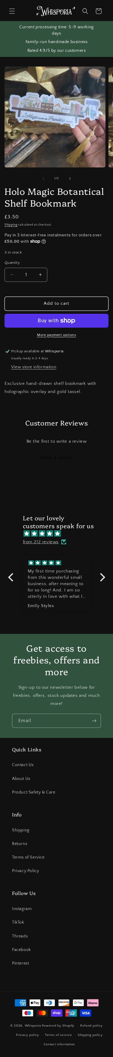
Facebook (21, 949)
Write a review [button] (56, 457)
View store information (33, 367)
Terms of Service (28, 857)
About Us (21, 778)
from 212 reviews (41, 541)
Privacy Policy (25, 870)
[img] (59, 533)
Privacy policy (27, 1035)
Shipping (11, 224)
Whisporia (33, 1025)
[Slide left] (43, 178)
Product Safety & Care (33, 792)
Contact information (59, 1044)
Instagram (22, 908)
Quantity (12, 262)
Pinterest (20, 963)
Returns (19, 843)
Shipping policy (90, 1035)
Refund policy (91, 1025)
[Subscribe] (94, 721)
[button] (12, 11)
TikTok (18, 922)
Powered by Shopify (58, 1025)
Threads (20, 936)
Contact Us (23, 764)
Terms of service (58, 1035)
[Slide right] (70, 178)
